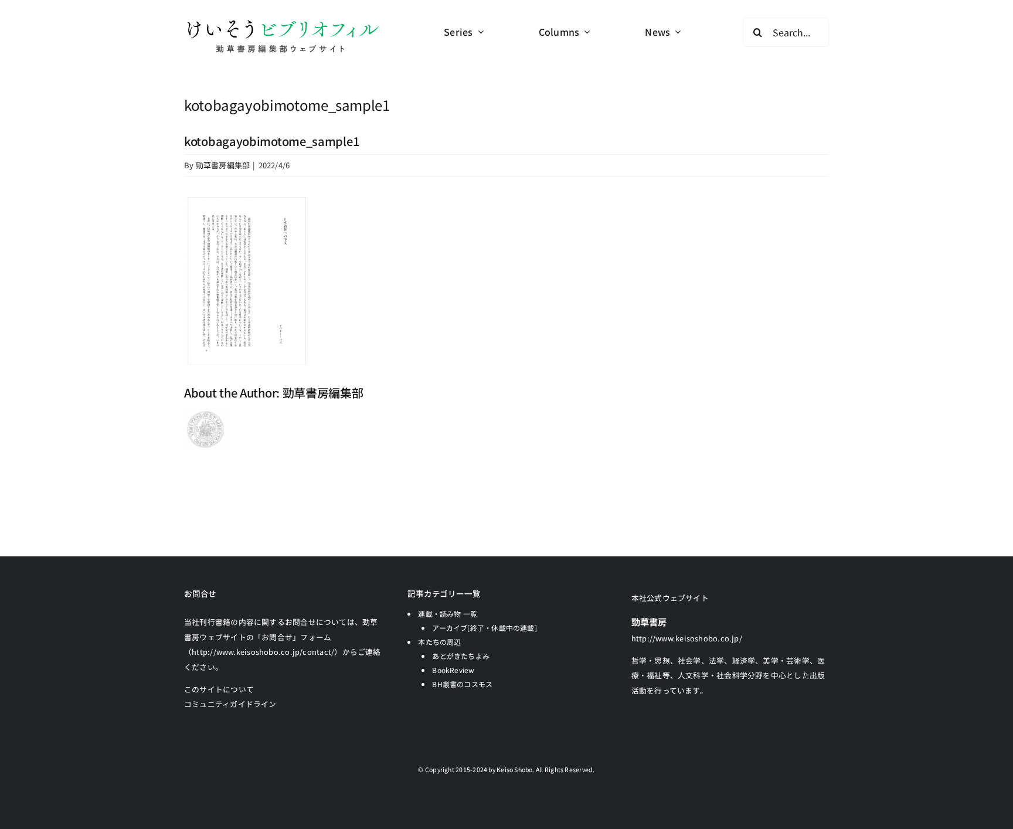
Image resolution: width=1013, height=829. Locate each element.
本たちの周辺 (439, 642)
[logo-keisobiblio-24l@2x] (283, 22)
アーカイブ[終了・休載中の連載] (484, 628)
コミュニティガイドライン (230, 703)
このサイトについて (219, 689)
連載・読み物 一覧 (447, 614)
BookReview (453, 670)
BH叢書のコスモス (462, 684)
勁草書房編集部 (223, 165)
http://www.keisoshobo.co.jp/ (686, 638)
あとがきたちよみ (460, 656)
